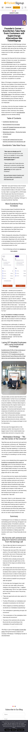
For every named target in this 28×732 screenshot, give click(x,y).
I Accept (7, 729)
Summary (5, 136)
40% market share (6, 94)
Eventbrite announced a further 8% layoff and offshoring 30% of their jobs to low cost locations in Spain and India (13, 356)
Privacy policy (20, 729)
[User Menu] (22, 7)
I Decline (13, 729)
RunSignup (9, 62)
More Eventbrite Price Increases (11, 124)
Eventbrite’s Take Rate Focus (10, 121)
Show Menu (2, 7)
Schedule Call (8, 7)
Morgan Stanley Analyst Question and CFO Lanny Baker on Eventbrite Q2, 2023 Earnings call (14, 177)
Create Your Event (16, 7)
